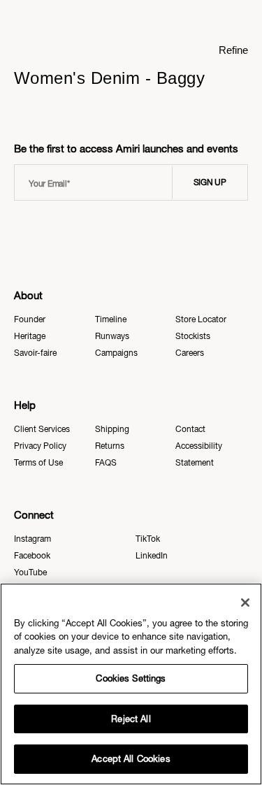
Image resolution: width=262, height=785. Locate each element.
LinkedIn (152, 556)
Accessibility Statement (198, 454)
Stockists (192, 336)
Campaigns (116, 353)
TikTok (148, 539)
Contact (190, 429)
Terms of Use (38, 463)
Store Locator (200, 319)
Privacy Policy (40, 446)
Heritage (29, 336)
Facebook (32, 556)
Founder (29, 319)
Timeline (110, 319)
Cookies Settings (131, 678)
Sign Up (210, 182)
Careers (189, 353)
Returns (109, 446)
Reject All (130, 719)
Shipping (112, 429)
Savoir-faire (35, 353)
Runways (112, 336)
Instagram (32, 539)
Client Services (42, 429)
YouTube (30, 572)
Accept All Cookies (131, 759)
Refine (233, 50)
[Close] (245, 602)
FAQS (106, 463)
